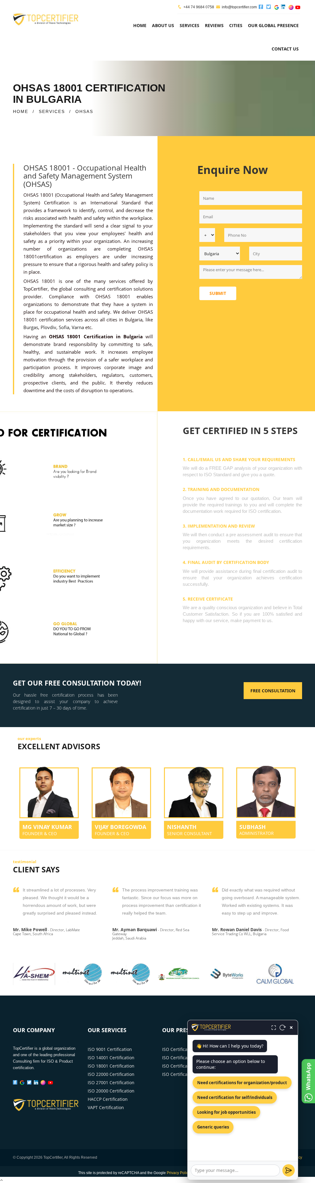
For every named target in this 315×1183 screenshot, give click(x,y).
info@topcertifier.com (239, 7)
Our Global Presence (273, 25)
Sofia (64, 327)
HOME (20, 111)
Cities (235, 25)
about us (163, 25)
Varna (78, 327)
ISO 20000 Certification (111, 1091)
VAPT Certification (106, 1107)
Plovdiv (48, 327)
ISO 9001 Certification (110, 1049)
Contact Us (285, 49)
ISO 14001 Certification (111, 1057)
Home (139, 25)
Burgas (30, 327)
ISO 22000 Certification (111, 1074)
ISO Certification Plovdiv (186, 1066)
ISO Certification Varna (185, 1057)
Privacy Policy (178, 1173)
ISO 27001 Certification (111, 1082)
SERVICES (52, 111)
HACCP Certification (108, 1099)
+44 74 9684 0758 (198, 7)
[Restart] (283, 1027)
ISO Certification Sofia (184, 1049)
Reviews (214, 25)
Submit (217, 293)
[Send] (288, 1170)
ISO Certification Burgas (186, 1074)
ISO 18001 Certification (111, 1066)
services (189, 25)
